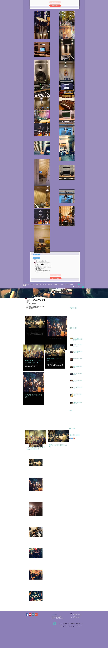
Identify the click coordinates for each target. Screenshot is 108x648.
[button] (36, 258)
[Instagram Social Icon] (33, 614)
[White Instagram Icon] (78, 287)
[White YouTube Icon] (73, 287)
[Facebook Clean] (76, 287)
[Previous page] (36, 407)
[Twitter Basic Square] (72, 438)
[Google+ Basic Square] (74, 438)
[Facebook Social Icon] (27, 614)
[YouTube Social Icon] (30, 614)
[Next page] (52, 407)
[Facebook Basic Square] (70, 438)
